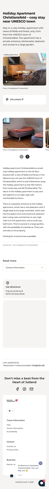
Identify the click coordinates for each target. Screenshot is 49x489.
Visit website (15, 99)
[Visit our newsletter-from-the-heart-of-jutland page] (31, 389)
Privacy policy (12, 450)
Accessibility (12, 432)
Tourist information (15, 428)
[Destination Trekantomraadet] (12, 400)
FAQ (8, 425)
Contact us (11, 446)
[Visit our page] (24, 389)
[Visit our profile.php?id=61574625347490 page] (17, 389)
